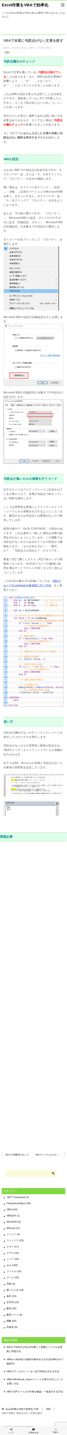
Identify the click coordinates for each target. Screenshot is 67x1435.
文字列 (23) (13, 1302)
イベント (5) (13, 1234)
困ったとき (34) (15, 1290)
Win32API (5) (14, 1221)
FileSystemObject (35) (19, 1203)
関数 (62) (11, 1320)
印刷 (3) (11, 1283)
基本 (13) (11, 1296)
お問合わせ (33, 1432)
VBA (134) (12, 1209)
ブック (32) (13, 1277)
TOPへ (56, 1432)
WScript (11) (13, 1228)
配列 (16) (11, 1308)
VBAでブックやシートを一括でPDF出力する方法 (33, 1371)
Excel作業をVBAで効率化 (25, 5)
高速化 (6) (12, 1327)
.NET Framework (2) (18, 1197)
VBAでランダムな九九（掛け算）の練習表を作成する (50, 1155)
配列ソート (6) (14, 1314)
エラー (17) (13, 1246)
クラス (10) (13, 1252)
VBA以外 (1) (13, 1215)
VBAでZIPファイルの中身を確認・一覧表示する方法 (35, 1391)
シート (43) (13, 1259)
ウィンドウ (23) (15, 1240)
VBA (7, 52)
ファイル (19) (14, 1271)
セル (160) (12, 1265)
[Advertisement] (33, 995)
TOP (22, 1409)
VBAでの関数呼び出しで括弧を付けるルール (19, 1155)
